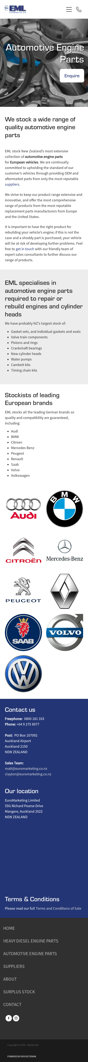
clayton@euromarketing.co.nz (28, 774)
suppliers (12, 184)
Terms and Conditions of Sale (58, 908)
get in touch (25, 249)
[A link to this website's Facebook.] (9, 1018)
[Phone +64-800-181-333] (79, 9)
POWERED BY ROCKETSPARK (21, 1056)
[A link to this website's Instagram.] (16, 1018)
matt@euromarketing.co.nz (26, 768)
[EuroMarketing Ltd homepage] (34, 9)
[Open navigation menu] (69, 9)
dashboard (32, 1045)
